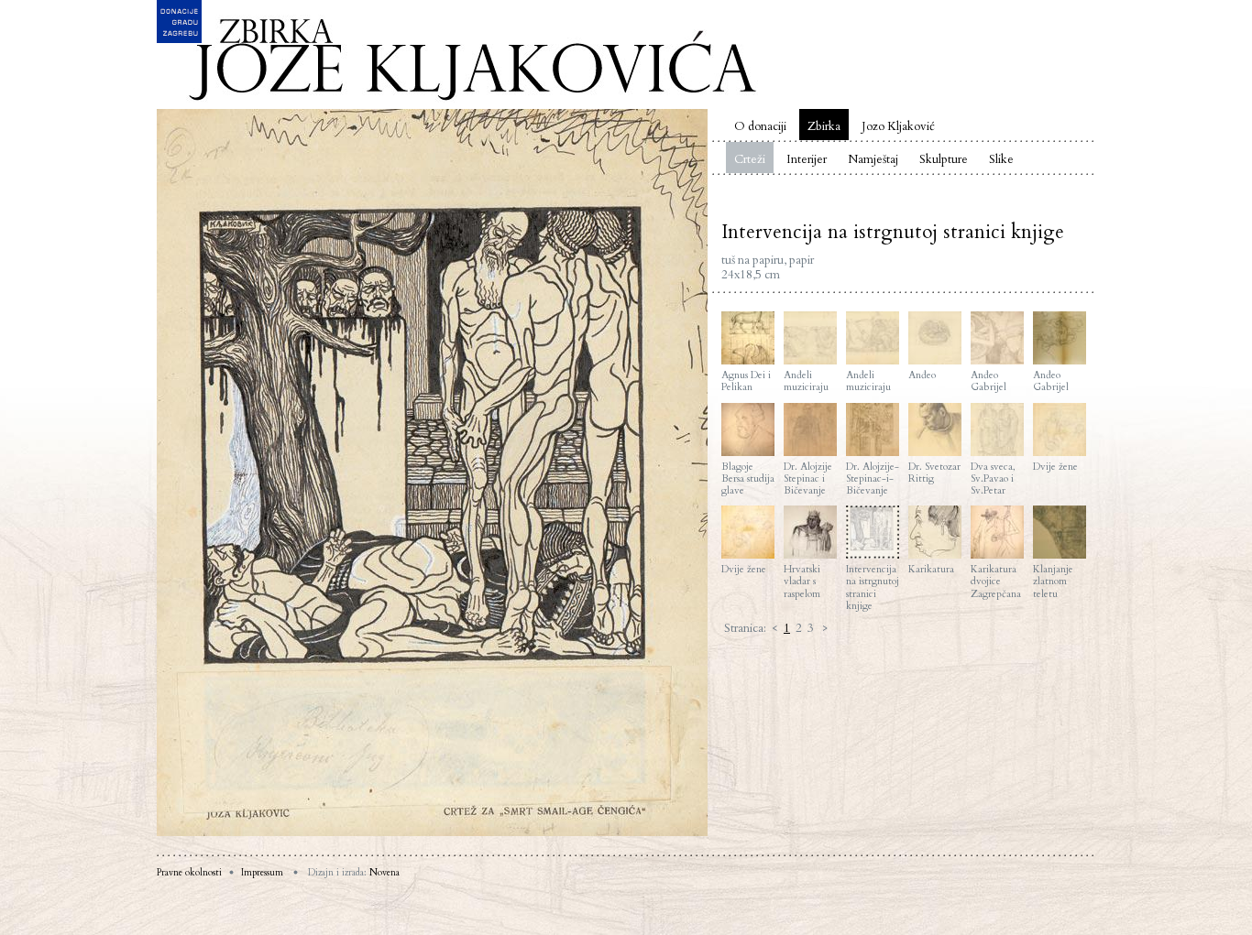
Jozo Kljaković (898, 126)
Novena (384, 872)
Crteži (749, 159)
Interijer (806, 159)
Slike (1001, 159)
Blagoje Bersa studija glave (747, 478)
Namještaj (873, 159)
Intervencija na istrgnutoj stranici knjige (872, 587)
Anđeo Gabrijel (988, 380)
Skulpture (943, 159)
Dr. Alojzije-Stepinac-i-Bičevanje (872, 478)
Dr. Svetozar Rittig (934, 472)
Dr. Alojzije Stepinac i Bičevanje (808, 478)
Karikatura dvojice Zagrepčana (996, 581)
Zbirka (823, 126)
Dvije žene (1055, 466)
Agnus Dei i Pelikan (746, 380)
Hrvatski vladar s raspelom (802, 581)
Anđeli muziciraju (806, 380)
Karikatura (931, 568)
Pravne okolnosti (189, 872)
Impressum (262, 872)
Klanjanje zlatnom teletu (1053, 581)
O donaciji (760, 126)
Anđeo (922, 374)
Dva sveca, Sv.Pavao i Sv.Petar (993, 478)
